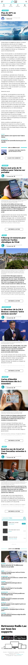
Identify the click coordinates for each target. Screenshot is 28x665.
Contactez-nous (19, 654)
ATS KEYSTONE (10, 176)
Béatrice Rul (9, 18)
